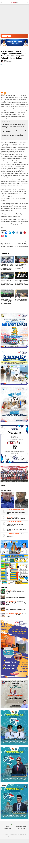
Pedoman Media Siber (21, 826)
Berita (15, 509)
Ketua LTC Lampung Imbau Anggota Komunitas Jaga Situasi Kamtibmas (21, 266)
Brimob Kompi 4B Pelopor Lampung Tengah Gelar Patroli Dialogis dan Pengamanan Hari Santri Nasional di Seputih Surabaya (13, 135)
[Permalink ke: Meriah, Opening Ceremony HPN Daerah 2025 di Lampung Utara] (21, 293)
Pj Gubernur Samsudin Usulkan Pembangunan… (15, 525)
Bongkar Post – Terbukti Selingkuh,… (16, 518)
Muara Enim (13, 601)
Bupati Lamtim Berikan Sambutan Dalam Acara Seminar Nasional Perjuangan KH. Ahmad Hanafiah (7, 245)
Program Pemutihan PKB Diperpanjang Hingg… (16, 615)
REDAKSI (7, 826)
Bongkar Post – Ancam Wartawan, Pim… (16, 513)
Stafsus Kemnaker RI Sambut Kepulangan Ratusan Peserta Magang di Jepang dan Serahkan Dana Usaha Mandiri (7, 300)
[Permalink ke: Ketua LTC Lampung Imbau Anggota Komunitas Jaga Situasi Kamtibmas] (21, 259)
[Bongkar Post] (14, 2)
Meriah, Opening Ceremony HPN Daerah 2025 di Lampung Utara (21, 299)
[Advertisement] (14, 19)
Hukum (18, 509)
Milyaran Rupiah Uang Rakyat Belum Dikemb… (16, 530)
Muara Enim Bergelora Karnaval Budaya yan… (16, 603)
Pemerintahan (10, 517)
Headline (16, 521)
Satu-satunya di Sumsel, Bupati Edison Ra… (16, 598)
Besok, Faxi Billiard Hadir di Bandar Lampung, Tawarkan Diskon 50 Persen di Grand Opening (21, 282)
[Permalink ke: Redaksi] (2, 61)
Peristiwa (12, 533)
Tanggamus (23, 606)
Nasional (20, 521)
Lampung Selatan (21, 516)
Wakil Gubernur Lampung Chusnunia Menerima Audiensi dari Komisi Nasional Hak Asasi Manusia (21, 245)
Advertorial (8, 590)
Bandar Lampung (10, 509)
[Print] (2, 93)
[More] (5, 93)
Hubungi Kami (7, 828)
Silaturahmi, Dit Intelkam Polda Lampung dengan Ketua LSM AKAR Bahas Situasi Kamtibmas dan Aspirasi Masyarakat (13, 126)
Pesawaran (13, 510)
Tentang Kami (21, 828)
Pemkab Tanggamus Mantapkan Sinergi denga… (16, 610)
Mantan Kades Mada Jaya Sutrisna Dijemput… (16, 535)
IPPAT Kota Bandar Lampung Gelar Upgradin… (15, 592)
